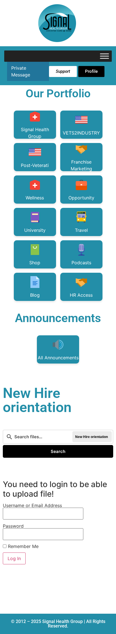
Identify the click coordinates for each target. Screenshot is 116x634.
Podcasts (81, 262)
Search (58, 451)
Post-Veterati (35, 165)
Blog (35, 295)
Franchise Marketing (81, 165)
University (35, 230)
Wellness (35, 198)
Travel (81, 230)
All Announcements (58, 357)
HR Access (81, 295)
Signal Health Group (35, 133)
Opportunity (81, 198)
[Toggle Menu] (104, 56)
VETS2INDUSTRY (81, 133)
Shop (34, 262)
